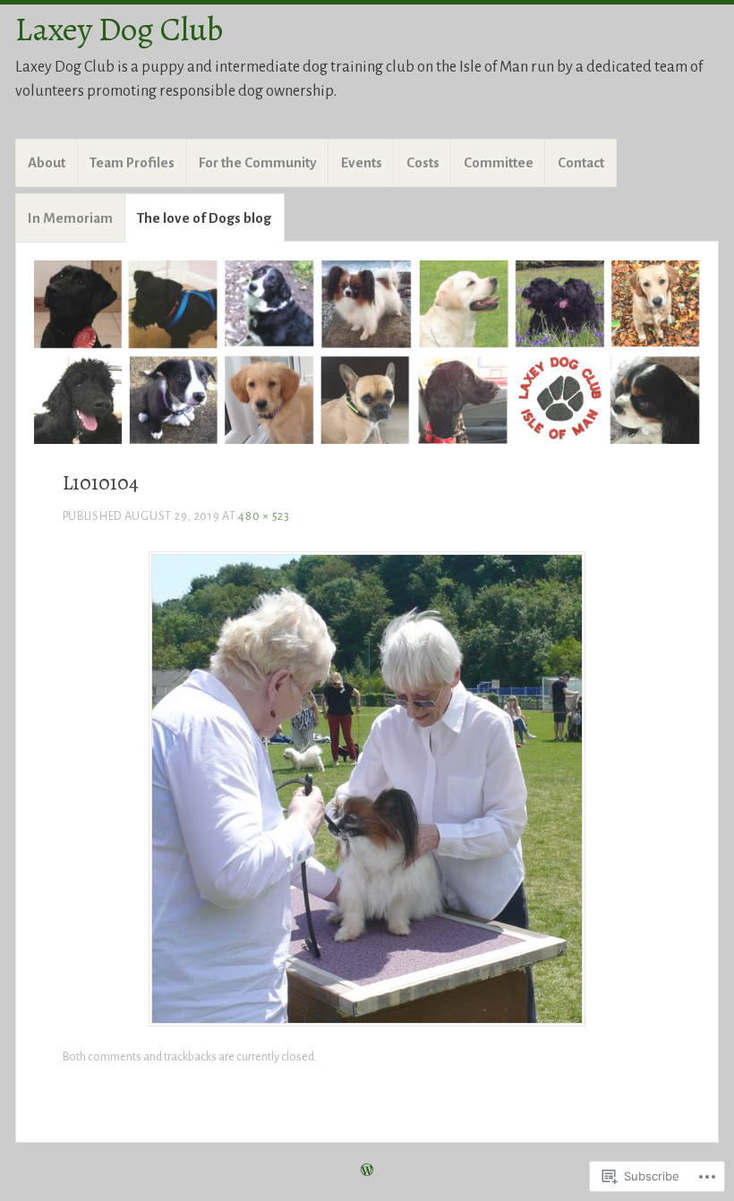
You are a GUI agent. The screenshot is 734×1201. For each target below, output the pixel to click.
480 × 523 (263, 516)
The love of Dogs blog (204, 218)
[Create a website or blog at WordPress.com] (367, 1171)
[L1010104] (367, 1021)
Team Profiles (132, 162)
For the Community (258, 162)
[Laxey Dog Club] (366, 352)
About (46, 162)
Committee (498, 162)
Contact (581, 162)
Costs (423, 162)
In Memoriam (70, 218)
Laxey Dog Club (119, 29)
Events (361, 162)
